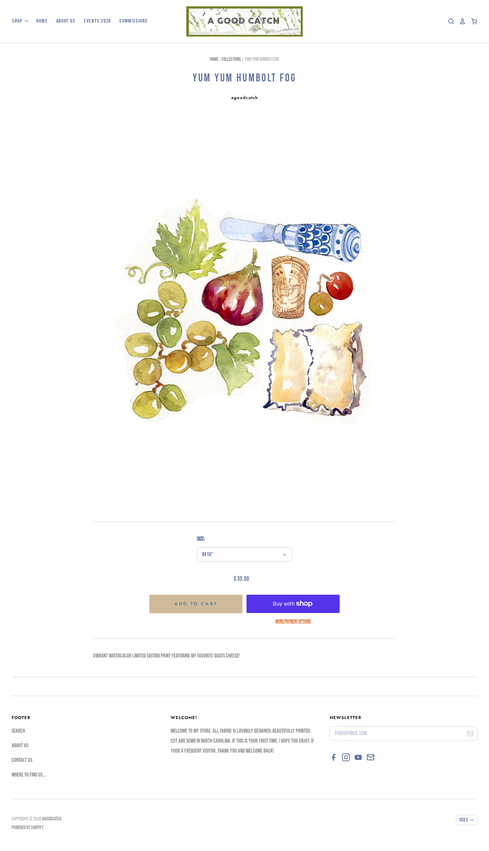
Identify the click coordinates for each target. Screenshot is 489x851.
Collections (231, 59)
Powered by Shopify (27, 827)
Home (42, 21)
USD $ (463, 820)
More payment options (293, 621)
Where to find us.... (29, 775)
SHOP (18, 21)
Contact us (22, 760)
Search (18, 731)
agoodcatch (244, 97)
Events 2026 (97, 21)
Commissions (133, 21)
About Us (66, 21)
